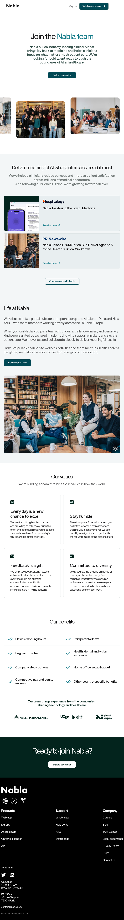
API (3, 845)
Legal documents (113, 838)
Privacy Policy (111, 845)
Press (106, 852)
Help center (62, 824)
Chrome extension (11, 838)
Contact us (109, 860)
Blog (105, 824)
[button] (9, 867)
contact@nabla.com (11, 906)
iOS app (5, 824)
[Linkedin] (12, 874)
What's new (62, 817)
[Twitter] (3, 875)
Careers (107, 817)
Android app (8, 831)
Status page (62, 838)
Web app (6, 817)
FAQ (58, 831)
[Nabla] (12, 6)
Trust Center (110, 831)
